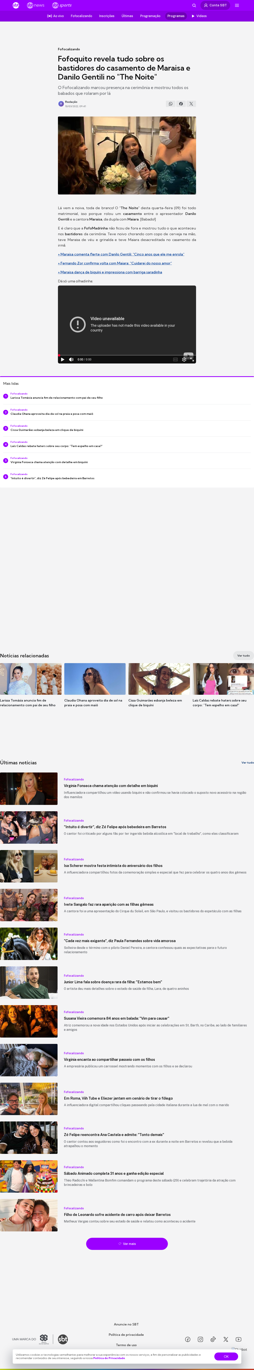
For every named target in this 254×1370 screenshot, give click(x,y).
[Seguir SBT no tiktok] (213, 1339)
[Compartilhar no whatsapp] (170, 104)
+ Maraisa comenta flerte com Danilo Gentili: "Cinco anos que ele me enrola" (121, 254)
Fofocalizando (69, 49)
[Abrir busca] (194, 5)
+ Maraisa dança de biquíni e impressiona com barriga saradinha (110, 272)
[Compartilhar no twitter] (191, 104)
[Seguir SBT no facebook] (188, 1339)
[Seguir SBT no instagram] (200, 1339)
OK (226, 1356)
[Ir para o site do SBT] (63, 1339)
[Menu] (237, 5)
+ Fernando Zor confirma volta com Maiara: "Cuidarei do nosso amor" (115, 263)
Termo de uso (126, 1345)
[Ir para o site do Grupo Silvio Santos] (32, 1339)
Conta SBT (218, 5)
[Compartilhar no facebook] (181, 104)
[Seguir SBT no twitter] (226, 1339)
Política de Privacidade (109, 1358)
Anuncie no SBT (126, 1324)
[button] (31, 691)
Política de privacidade (126, 1335)
